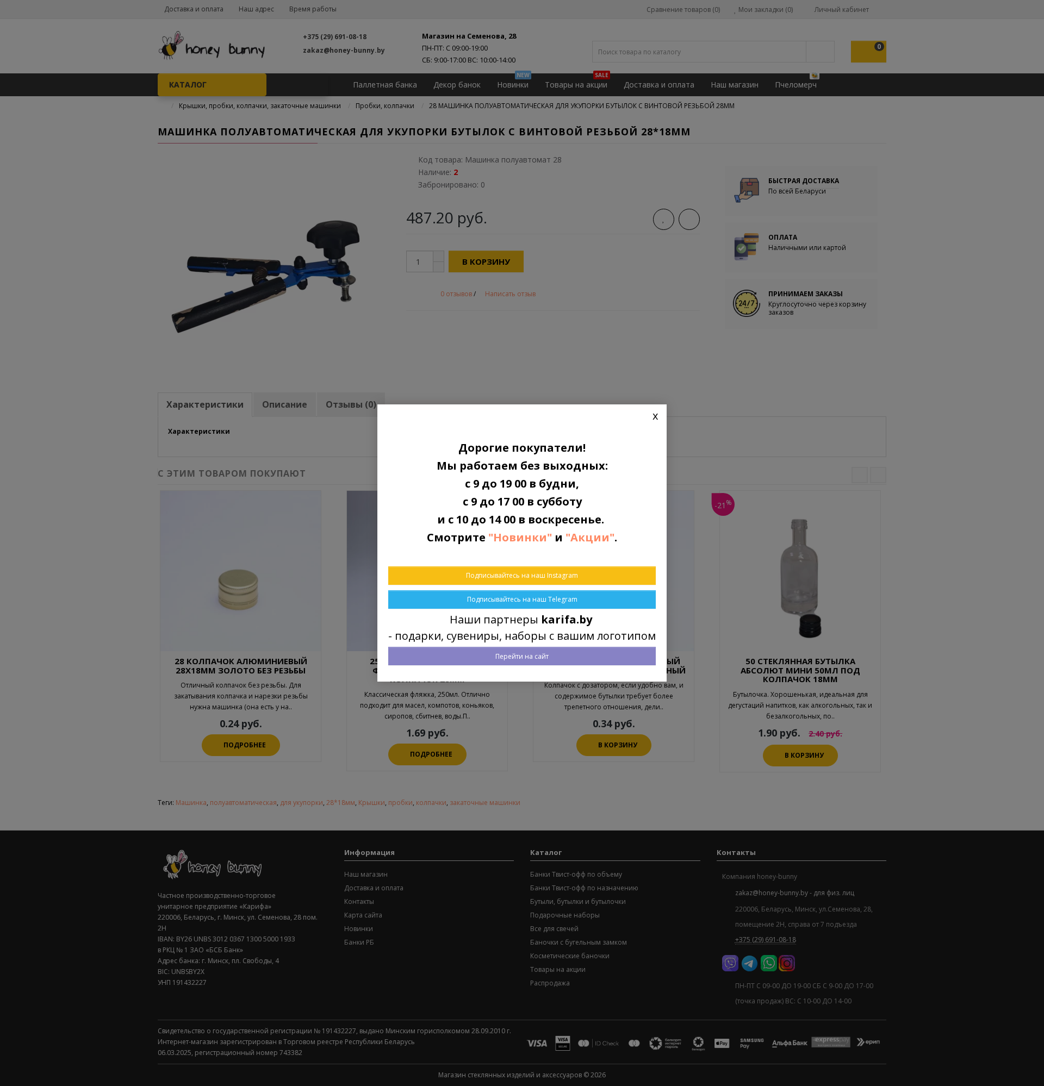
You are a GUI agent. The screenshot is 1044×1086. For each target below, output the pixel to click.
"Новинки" (520, 537)
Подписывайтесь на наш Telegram (522, 599)
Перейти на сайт (522, 656)
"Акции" (590, 537)
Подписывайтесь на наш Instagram (522, 575)
